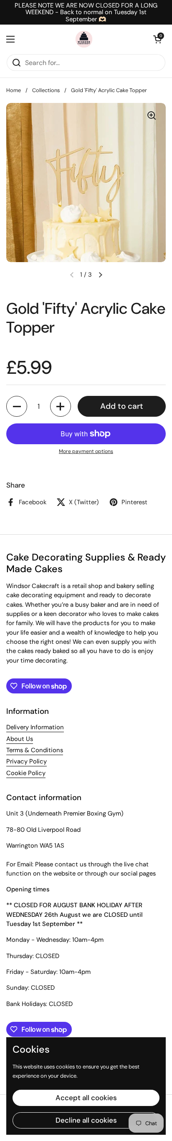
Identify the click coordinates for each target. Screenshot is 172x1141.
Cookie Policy (26, 773)
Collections (46, 90)
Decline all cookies (86, 1120)
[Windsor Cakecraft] (84, 39)
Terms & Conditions (34, 750)
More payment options (86, 451)
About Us (19, 739)
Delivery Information (35, 727)
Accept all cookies (86, 1097)
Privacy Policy (26, 761)
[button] (157, 39)
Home (13, 90)
